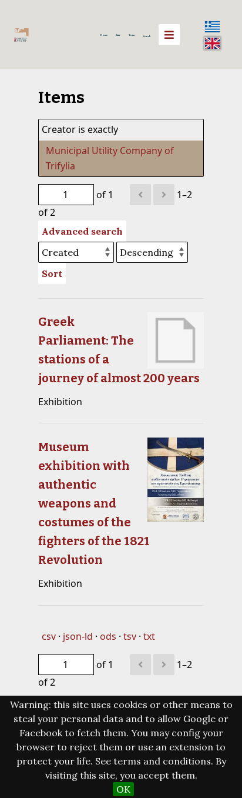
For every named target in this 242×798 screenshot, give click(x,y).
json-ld (78, 636)
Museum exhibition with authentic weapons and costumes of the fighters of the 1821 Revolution (94, 503)
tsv (129, 636)
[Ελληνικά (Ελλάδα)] (212, 26)
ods (108, 636)
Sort (52, 273)
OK (123, 789)
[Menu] (169, 34)
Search (146, 36)
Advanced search (82, 231)
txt (149, 636)
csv (49, 636)
